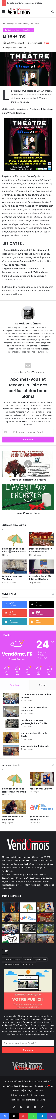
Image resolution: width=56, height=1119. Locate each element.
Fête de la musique (11, 964)
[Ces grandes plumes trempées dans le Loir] (28, 938)
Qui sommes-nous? (19, 1095)
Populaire (15, 685)
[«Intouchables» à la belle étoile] (11, 737)
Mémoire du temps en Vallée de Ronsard (40, 550)
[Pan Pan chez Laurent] (42, 779)
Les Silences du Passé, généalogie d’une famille (28, 3)
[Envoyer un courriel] (23, 43)
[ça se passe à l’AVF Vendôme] (42, 807)
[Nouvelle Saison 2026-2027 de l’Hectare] (41, 566)
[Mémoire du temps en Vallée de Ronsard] (41, 539)
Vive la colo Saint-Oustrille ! (35, 746)
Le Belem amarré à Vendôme (12, 577)
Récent (42, 685)
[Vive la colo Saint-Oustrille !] (11, 750)
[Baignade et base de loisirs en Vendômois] (14, 539)
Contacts (41, 1100)
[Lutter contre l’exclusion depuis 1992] (11, 711)
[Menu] (3, 12)
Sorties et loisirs (20, 23)
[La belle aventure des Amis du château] (11, 698)
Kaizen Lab (18, 1090)
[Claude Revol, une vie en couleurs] (10, 907)
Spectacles (34, 23)
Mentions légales (37, 1095)
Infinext (39, 1090)
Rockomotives (28, 964)
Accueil (8, 23)
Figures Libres (40, 959)
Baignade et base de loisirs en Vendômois (14, 550)
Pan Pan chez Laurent (41, 788)
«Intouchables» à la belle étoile (12, 818)
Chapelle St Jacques (12, 959)
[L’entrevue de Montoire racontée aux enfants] (45, 928)
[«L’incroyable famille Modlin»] (10, 938)
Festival (27, 959)
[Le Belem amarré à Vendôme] (14, 566)
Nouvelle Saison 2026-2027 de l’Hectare (41, 577)
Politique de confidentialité (23, 1100)
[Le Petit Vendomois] (18, 11)
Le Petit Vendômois (14, 43)
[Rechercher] (52, 12)
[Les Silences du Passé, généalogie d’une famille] (11, 724)
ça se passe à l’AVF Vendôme (40, 818)
